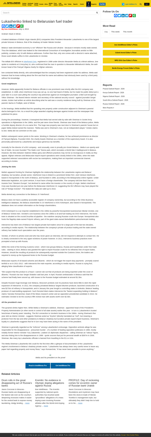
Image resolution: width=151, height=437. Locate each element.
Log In (147, 4)
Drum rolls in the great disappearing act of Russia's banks (17, 383)
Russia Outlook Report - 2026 (113, 104)
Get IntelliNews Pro (63, 365)
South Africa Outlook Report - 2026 (115, 100)
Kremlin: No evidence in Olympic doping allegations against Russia (49, 383)
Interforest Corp (30, 62)
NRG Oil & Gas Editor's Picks (126, 60)
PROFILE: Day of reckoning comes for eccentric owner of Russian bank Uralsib (84, 383)
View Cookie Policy (132, 435)
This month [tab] (127, 32)
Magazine (93, 4)
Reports (75, 4)
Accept (123, 435)
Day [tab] (106, 32)
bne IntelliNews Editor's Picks (125, 45)
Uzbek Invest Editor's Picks (126, 52)
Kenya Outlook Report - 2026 (113, 92)
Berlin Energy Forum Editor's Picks (126, 68)
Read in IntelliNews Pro (38, 365)
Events (82, 4)
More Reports (108, 108)
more (27, 403)
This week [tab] (115, 32)
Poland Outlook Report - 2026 (113, 89)
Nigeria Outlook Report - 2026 (114, 96)
